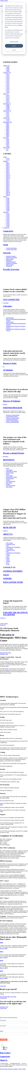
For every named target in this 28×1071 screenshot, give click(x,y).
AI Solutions (8, 370)
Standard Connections (11, 257)
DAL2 (7, 96)
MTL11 (8, 176)
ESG (7, 545)
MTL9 (7, 174)
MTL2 (7, 164)
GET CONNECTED (11, 300)
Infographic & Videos (11, 471)
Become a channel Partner (13, 453)
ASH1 (7, 67)
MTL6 (7, 169)
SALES (6, 575)
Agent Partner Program (12, 416)
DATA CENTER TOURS (13, 582)
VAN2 (7, 215)
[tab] (14, 839)
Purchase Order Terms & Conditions (9, 1069)
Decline (14, 50)
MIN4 (7, 127)
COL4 (7, 78)
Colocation (7, 306)
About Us (3, 1060)
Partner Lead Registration (12, 420)
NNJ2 (7, 139)
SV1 (7, 149)
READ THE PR (9, 527)
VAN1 (7, 213)
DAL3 (7, 98)
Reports (8, 480)
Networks (7, 253)
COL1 (7, 74)
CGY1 (8, 158)
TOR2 (7, 199)
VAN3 (7, 216)
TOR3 (7, 201)
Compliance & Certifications (13, 547)
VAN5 (7, 219)
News (7, 557)
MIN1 (7, 123)
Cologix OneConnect (11, 248)
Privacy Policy (22, 1069)
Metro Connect (10, 259)
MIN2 (7, 125)
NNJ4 (7, 142)
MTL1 (7, 162)
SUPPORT (7, 578)
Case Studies (9, 470)
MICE (7, 666)
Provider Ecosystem (11, 269)
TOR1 (7, 198)
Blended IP (9, 260)
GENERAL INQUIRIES (12, 571)
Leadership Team (10, 544)
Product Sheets (10, 472)
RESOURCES (8, 460)
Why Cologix (9, 543)
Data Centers (5, 1053)
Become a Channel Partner (12, 415)
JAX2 (7, 113)
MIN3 (7, 126)
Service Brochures (10, 481)
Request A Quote (9, 363)
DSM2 (8, 106)
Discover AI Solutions (11, 401)
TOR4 (7, 202)
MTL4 (7, 167)
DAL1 (7, 95)
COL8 (7, 82)
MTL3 (7, 165)
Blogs (7, 468)
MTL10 (8, 175)
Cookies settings (14, 41)
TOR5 (7, 203)
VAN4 (7, 217)
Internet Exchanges (11, 256)
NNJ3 (7, 140)
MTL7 (7, 171)
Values (7, 554)
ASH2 (7, 68)
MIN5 (7, 129)
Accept (14, 45)
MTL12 (8, 178)
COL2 (7, 75)
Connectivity (8, 231)
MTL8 (7, 172)
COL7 (7, 81)
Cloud (5, 245)
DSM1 (8, 105)
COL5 (7, 79)
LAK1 (7, 119)
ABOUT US (8, 534)
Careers (8, 555)
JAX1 (7, 112)
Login (1, 6)
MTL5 (7, 168)
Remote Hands (10, 317)
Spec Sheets (9, 482)
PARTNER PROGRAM (12, 408)
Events (8, 558)
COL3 (7, 77)
